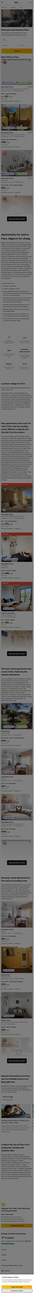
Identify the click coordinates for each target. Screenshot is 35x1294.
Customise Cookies (17, 1291)
